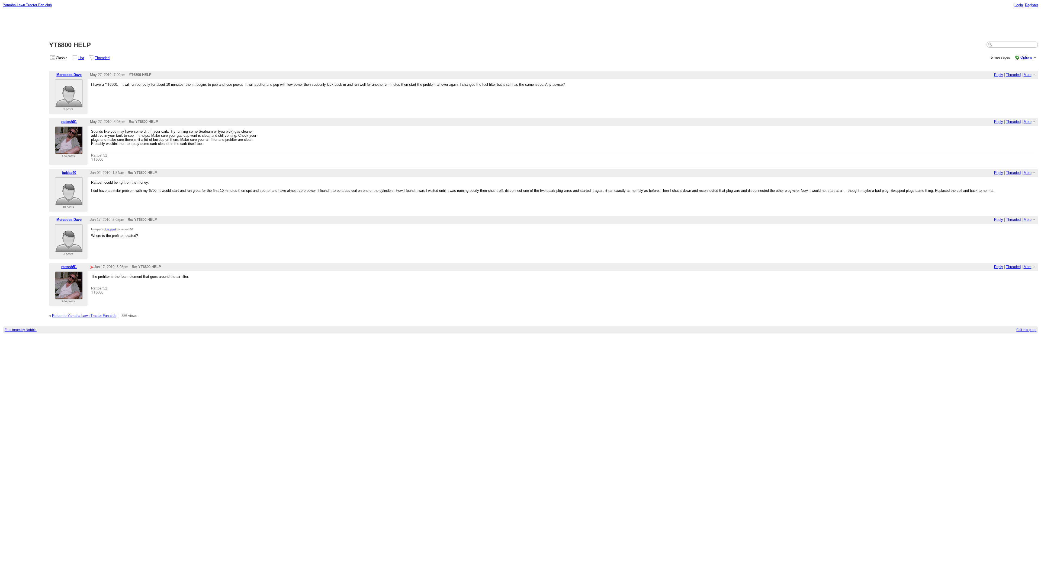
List (81, 58)
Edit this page (1026, 330)
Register (1031, 5)
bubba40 (69, 173)
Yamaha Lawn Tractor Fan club (27, 5)
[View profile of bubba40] (69, 202)
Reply (998, 75)
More (1028, 75)
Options (1026, 57)
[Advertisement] (520, 24)
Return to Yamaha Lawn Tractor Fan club (84, 316)
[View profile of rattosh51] (69, 151)
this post (110, 229)
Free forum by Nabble (21, 330)
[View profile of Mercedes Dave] (69, 104)
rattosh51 (69, 122)
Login (1018, 5)
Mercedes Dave (69, 75)
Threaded (102, 58)
